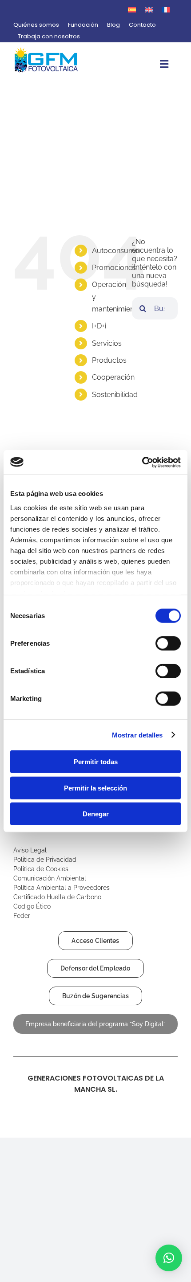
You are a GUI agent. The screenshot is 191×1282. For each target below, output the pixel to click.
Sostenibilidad (115, 394)
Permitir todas (96, 762)
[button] (168, 1258)
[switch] (168, 643)
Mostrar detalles (137, 734)
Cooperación (113, 377)
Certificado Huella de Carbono (58, 897)
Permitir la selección (95, 787)
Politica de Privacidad (44, 859)
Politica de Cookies (40, 868)
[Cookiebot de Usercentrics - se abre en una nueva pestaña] (142, 462)
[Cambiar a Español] (131, 10)
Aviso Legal (30, 850)
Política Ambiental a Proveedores (62, 887)
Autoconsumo (115, 250)
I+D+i (99, 326)
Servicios (107, 343)
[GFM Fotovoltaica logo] (46, 50)
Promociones (114, 267)
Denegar (96, 814)
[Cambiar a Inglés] (148, 10)
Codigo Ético (32, 906)
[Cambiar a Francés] (165, 10)
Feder (21, 915)
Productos (109, 360)
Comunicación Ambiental (49, 878)
